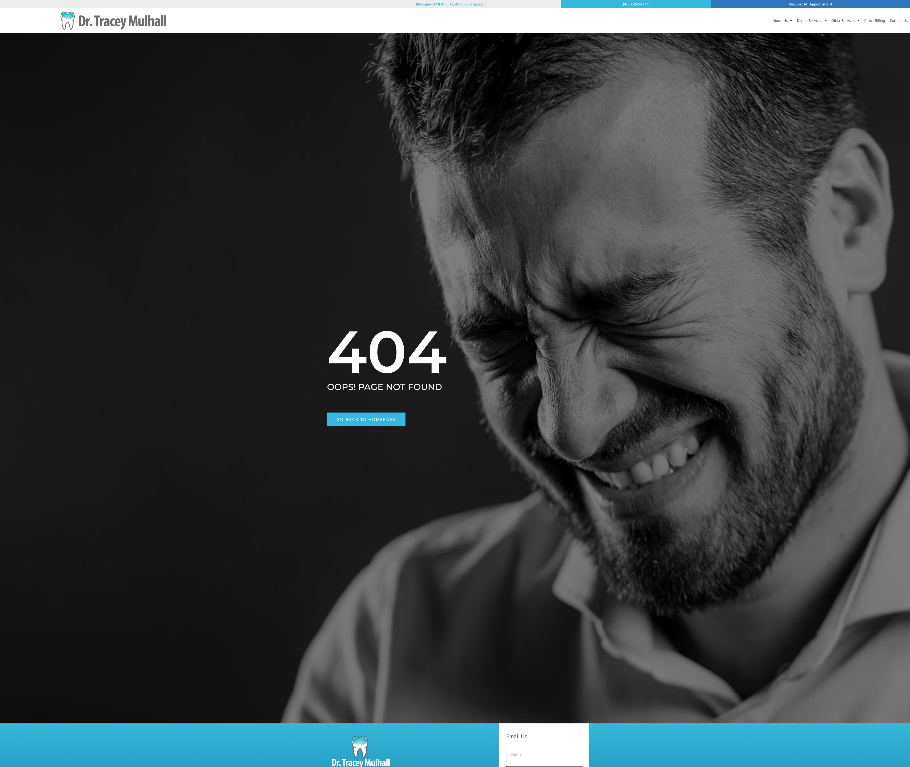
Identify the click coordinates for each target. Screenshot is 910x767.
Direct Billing (874, 20)
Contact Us (899, 20)
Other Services (843, 20)
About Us (780, 20)
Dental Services (809, 20)
